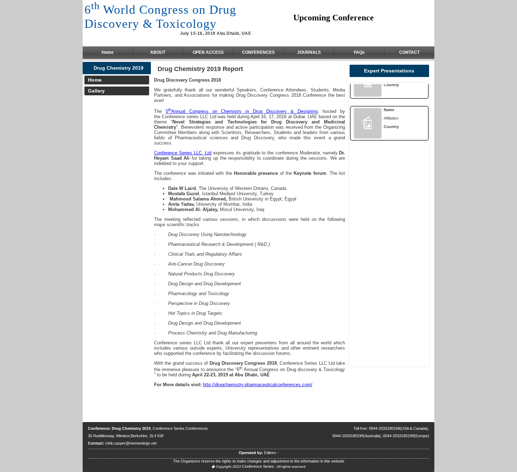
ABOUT (157, 52)
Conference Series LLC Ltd (182, 152)
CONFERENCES (258, 52)
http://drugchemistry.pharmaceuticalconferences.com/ (257, 384)
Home (108, 52)
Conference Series (258, 466)
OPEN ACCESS (208, 52)
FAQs (359, 52)
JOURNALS (309, 52)
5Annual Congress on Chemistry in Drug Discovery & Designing (242, 111)
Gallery (96, 91)
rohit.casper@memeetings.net (131, 443)
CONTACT (409, 52)
